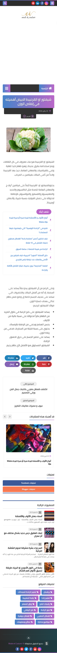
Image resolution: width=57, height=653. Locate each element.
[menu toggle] (52, 3)
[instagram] (46, 3)
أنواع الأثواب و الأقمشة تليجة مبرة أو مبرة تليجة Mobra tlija (28, 220)
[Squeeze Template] (47, 643)
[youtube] (35, 649)
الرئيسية (44, 88)
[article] (28, 388)
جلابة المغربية (28, 598)
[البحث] (5, 3)
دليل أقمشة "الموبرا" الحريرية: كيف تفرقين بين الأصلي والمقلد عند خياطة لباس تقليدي (29, 257)
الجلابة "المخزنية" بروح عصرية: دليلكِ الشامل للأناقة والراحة (27, 268)
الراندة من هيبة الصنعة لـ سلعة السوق (32, 249)
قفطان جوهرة (23, 616)
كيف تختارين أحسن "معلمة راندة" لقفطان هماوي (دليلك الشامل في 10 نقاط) (28, 241)
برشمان (47, 592)
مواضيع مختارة (44, 622)
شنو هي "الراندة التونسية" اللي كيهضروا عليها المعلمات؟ (28, 230)
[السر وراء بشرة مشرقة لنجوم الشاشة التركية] (49, 547)
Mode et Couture (15, 643)
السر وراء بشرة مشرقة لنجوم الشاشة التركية (25, 549)
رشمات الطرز (44, 604)
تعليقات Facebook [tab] (28, 483)
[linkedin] (38, 3)
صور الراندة (45, 610)
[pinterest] (33, 3)
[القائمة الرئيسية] (6, 88)
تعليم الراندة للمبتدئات (27, 592)
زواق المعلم (27, 604)
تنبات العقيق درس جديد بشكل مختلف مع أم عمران (23, 534)
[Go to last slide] (10, 416)
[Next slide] (5, 416)
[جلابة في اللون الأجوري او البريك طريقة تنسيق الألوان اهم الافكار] (49, 567)
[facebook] (42, 3)
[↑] (28, 638)
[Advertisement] (28, 53)
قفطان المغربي (43, 616)
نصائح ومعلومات (23, 622)
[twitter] (26, 649)
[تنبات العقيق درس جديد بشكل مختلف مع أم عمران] (49, 533)
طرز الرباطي (28, 610)
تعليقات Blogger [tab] (28, 489)
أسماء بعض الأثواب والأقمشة (28, 516)
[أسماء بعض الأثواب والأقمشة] (49, 516)
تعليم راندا (46, 598)
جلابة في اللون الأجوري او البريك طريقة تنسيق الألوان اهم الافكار (24, 569)
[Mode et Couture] (28, 15)
